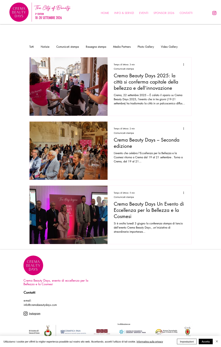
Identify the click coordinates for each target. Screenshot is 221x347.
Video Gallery (169, 47)
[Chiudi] (217, 341)
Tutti (31, 47)
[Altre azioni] (185, 64)
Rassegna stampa (96, 47)
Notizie (45, 47)
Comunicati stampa (67, 47)
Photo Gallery (146, 47)
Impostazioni (187, 341)
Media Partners (122, 47)
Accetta (206, 341)
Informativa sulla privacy (150, 341)
